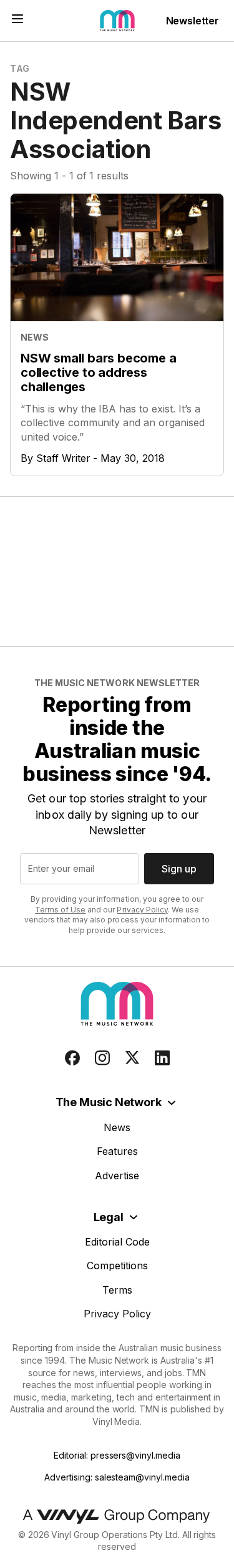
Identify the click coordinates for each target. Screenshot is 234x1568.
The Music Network (109, 1102)
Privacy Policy (142, 909)
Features (117, 1151)
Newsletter (192, 20)
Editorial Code (117, 1242)
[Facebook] (72, 1058)
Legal (109, 1217)
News (117, 1127)
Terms (117, 1290)
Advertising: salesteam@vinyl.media (117, 1477)
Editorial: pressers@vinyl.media (117, 1455)
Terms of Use (60, 909)
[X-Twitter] (132, 1058)
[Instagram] (102, 1058)
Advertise (117, 1175)
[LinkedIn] (162, 1058)
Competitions (117, 1265)
